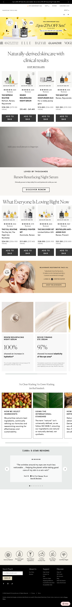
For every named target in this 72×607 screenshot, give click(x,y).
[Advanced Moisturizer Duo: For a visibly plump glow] (46, 79)
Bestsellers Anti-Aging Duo (64, 231)
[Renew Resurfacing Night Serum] (28, 79)
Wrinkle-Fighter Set (27, 231)
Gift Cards (59, 574)
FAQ (44, 576)
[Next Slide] (68, 2)
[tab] (29, 485)
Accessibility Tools (47, 584)
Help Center (46, 572)
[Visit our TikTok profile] (12, 583)
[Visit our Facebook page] (4, 584)
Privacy (33, 593)
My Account (60, 576)
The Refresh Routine (7, 96)
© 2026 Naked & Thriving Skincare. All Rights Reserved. (15, 593)
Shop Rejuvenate (54, 285)
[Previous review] (7, 469)
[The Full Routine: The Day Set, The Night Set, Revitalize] (10, 213)
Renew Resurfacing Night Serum (26, 98)
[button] (49, 6)
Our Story (31, 572)
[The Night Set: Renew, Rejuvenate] (64, 79)
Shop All (59, 572)
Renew (40, 476)
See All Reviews (36, 478)
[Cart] (68, 15)
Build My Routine (61, 580)
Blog (58, 578)
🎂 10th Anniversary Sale (34, 6)
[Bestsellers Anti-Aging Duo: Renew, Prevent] (64, 213)
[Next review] (65, 469)
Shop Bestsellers (36, 67)
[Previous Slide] (3, 2)
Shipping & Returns (48, 580)
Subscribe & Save (64, 6)
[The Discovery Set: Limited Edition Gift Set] (46, 213)
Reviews (54, 6)
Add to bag (10, 118)
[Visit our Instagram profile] (8, 584)
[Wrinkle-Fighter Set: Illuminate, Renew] (28, 213)
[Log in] (64, 15)
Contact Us (46, 574)
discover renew (36, 190)
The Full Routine (9, 229)
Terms (39, 593)
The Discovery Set (46, 229)
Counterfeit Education (49, 582)
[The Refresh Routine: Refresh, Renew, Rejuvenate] (10, 79)
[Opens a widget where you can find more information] (65, 604)
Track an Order (47, 578)
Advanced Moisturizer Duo (45, 96)
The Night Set (62, 95)
